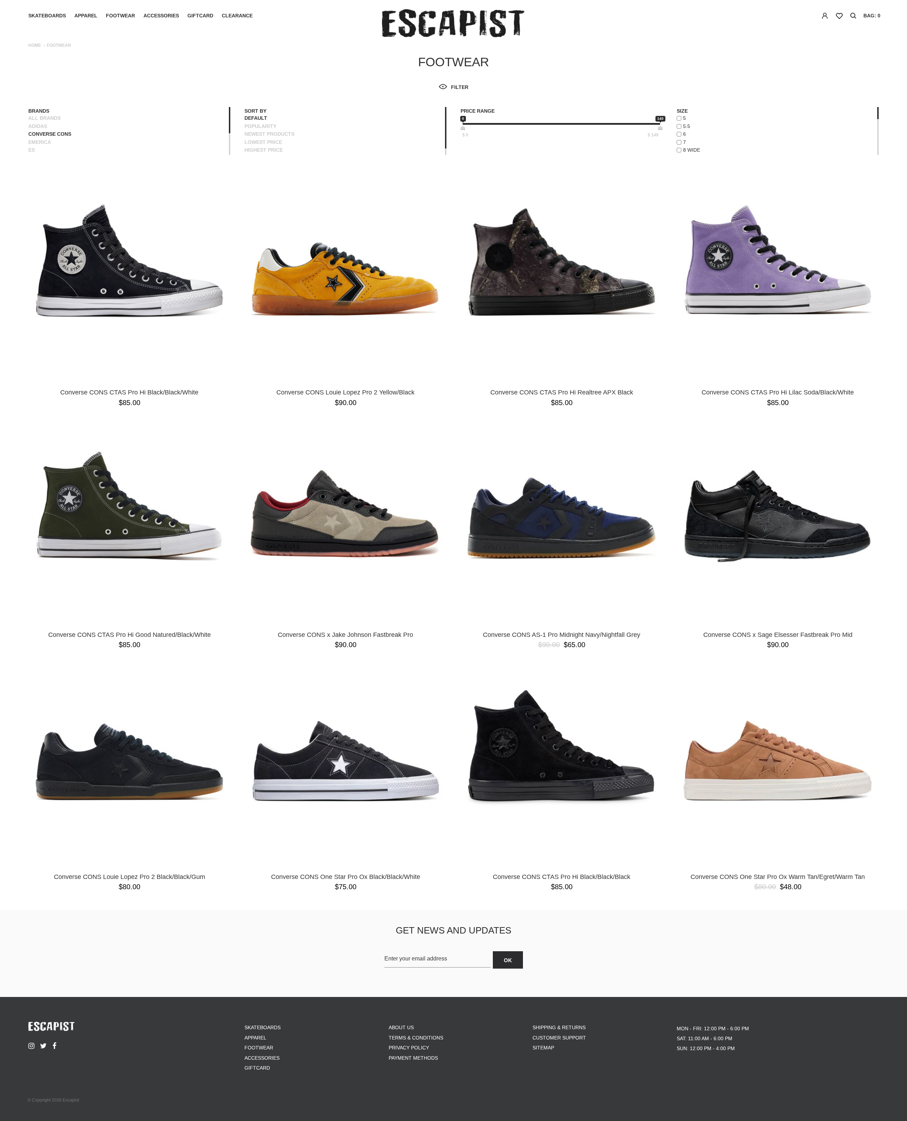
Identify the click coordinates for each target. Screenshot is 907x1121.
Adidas (37, 126)
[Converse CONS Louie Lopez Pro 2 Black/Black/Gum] (129, 762)
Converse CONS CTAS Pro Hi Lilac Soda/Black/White (778, 392)
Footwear (120, 15)
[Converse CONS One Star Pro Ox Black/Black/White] (345, 762)
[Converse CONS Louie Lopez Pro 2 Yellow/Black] (345, 277)
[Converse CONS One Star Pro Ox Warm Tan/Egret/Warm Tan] (778, 762)
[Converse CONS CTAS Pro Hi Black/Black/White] (129, 277)
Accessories (161, 15)
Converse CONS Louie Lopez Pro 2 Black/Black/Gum (129, 876)
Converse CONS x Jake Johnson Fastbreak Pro (345, 634)
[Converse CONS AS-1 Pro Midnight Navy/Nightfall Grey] (562, 520)
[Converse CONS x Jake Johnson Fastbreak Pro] (345, 520)
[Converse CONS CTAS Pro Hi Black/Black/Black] (562, 762)
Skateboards (47, 15)
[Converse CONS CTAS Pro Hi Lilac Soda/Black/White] (778, 277)
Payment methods (413, 1058)
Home (34, 45)
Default (255, 118)
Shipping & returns (559, 1027)
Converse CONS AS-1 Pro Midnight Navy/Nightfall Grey (561, 634)
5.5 (686, 126)
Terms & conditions (416, 1038)
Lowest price (263, 142)
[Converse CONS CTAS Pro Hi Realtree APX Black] (562, 277)
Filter (459, 87)
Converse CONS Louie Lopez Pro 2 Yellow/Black (345, 392)
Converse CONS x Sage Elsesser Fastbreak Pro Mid (777, 634)
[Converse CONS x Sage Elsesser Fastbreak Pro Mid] (778, 520)
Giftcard (200, 15)
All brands (44, 118)
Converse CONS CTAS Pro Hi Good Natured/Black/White (129, 634)
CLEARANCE (237, 15)
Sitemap (543, 1047)
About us (401, 1027)
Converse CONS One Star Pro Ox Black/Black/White (345, 876)
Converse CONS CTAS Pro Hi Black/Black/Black (561, 876)
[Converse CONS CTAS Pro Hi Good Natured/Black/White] (129, 520)
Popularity (260, 126)
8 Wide (691, 150)
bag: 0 (871, 15)
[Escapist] (453, 24)
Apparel (85, 15)
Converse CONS (49, 134)
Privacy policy (409, 1047)
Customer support (559, 1038)
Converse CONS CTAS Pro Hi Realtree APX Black (561, 392)
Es (31, 150)
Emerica (39, 142)
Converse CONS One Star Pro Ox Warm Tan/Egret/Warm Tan (778, 876)
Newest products (269, 134)
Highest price (263, 150)
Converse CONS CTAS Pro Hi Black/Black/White (129, 392)
